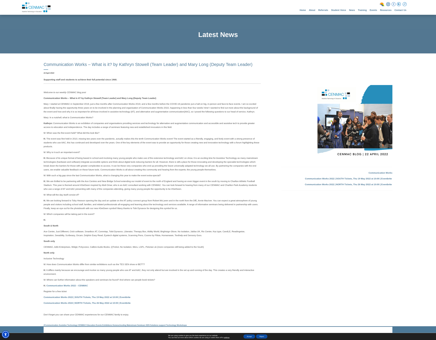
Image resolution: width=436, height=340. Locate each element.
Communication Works (380, 173)
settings (226, 337)
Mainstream (132, 325)
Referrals (323, 10)
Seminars (141, 325)
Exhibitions (107, 325)
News (352, 10)
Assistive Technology (68, 325)
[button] (5, 334)
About (312, 10)
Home (303, 10)
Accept (249, 336)
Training (362, 10)
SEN (148, 325)
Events (373, 10)
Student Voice (338, 10)
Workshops (182, 325)
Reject (261, 336)
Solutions (154, 325)
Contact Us (400, 10)
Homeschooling (119, 325)
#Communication (51, 325)
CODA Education (386, 331)
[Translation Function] (399, 4)
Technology (171, 325)
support (162, 325)
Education (91, 325)
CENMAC (82, 325)
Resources (385, 10)
